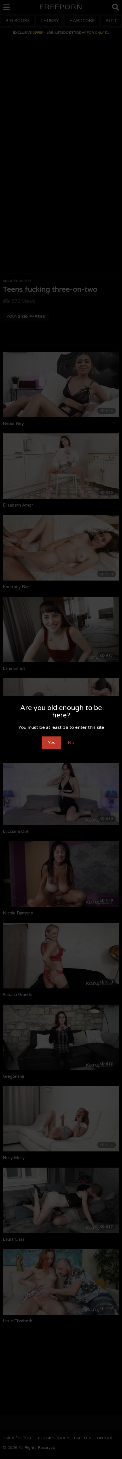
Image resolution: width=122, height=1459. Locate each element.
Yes (51, 743)
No (71, 743)
